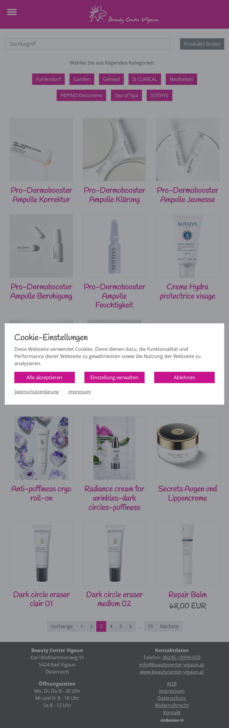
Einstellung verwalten (114, 377)
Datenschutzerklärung (36, 391)
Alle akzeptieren (44, 377)
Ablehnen (184, 377)
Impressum (79, 391)
